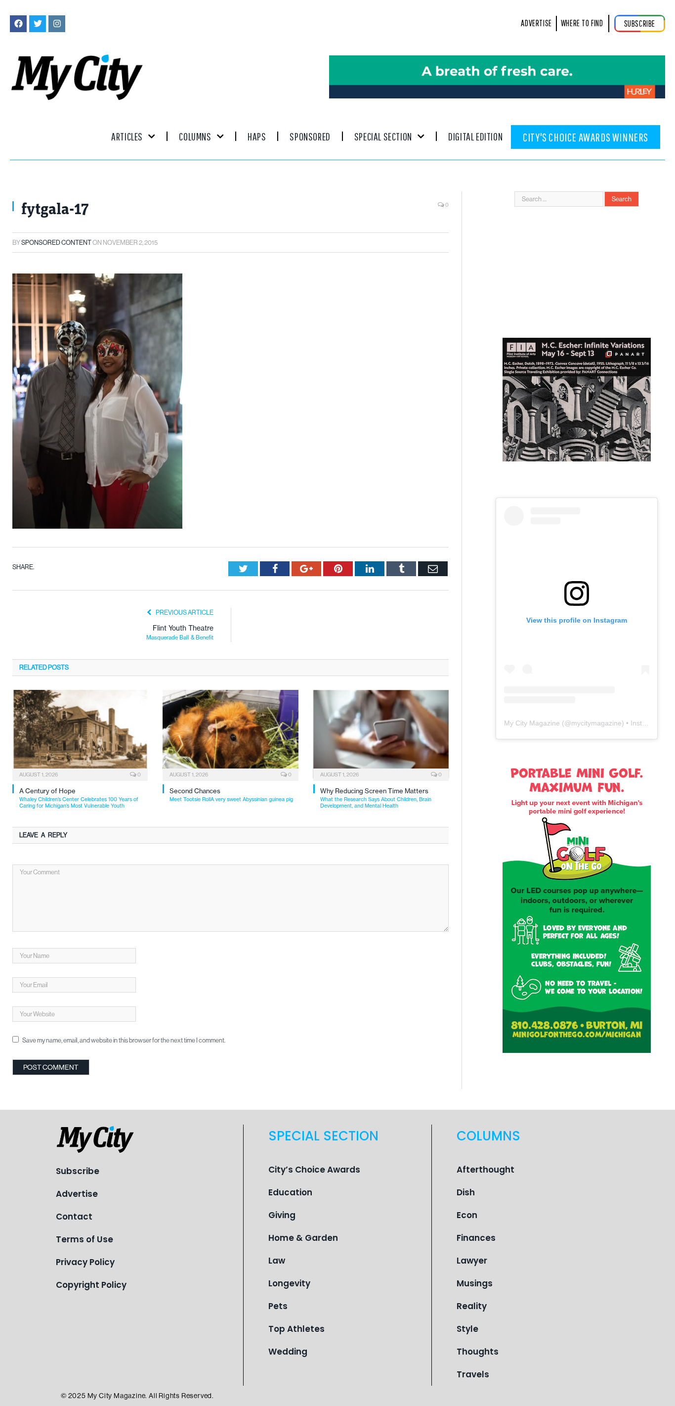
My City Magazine (532, 723)
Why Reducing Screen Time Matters (375, 798)
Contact (74, 1217)
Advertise (77, 1194)
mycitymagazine (596, 723)
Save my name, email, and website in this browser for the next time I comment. (123, 1040)
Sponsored (310, 136)
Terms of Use (84, 1239)
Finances (476, 1238)
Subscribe (77, 1171)
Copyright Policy (91, 1285)
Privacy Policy (85, 1262)
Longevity (289, 1283)
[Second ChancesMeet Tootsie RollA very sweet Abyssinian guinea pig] (230, 734)
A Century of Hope (78, 798)
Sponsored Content (56, 242)
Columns (195, 136)
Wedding (287, 1352)
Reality (472, 1306)
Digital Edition (475, 136)
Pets (278, 1306)
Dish (466, 1192)
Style (467, 1329)
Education (290, 1192)
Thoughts (478, 1352)
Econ (467, 1215)
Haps (257, 136)
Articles (127, 136)
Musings (475, 1283)
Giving (281, 1215)
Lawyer (472, 1261)
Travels (473, 1374)
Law (276, 1261)
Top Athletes (296, 1329)
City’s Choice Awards (314, 1170)
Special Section (383, 136)
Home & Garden (303, 1238)
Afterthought (485, 1170)
